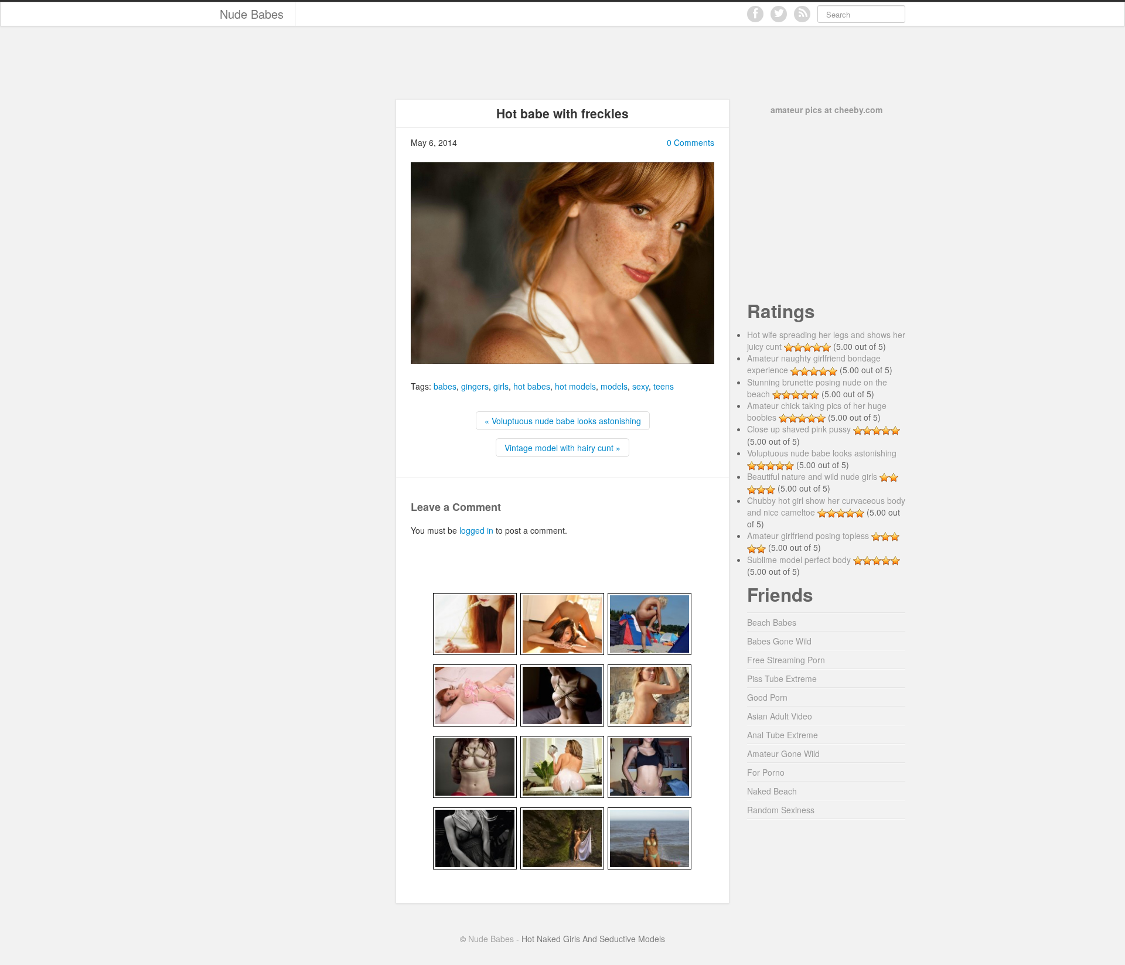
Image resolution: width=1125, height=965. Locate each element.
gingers (475, 386)
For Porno (766, 772)
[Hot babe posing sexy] (562, 623)
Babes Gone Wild (779, 641)
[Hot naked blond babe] (649, 623)
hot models (575, 386)
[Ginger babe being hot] (475, 623)
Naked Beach (772, 791)
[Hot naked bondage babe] (475, 766)
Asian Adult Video (779, 716)
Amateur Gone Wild (783, 753)
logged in (476, 530)
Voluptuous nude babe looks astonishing (821, 453)
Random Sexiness (780, 810)
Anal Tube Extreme (782, 735)
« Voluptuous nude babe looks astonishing (563, 421)
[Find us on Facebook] (755, 14)
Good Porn (767, 697)
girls (501, 386)
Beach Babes (771, 622)
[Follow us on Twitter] (779, 14)
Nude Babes (252, 13)
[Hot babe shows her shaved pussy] (649, 766)
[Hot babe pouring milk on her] (562, 766)
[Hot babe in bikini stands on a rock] (649, 837)
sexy (640, 386)
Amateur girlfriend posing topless (808, 535)
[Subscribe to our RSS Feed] (802, 14)
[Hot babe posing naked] (649, 694)
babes (445, 386)
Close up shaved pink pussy (799, 429)
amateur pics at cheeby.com (826, 109)
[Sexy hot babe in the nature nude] (562, 837)
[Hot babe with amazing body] (475, 694)
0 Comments (690, 142)
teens (663, 386)
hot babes (531, 386)
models (614, 386)
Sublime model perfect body (799, 559)
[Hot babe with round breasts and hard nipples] (475, 837)
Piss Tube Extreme (782, 678)
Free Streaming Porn (786, 660)
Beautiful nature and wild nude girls (812, 476)
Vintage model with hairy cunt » (562, 447)
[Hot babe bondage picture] (562, 694)
